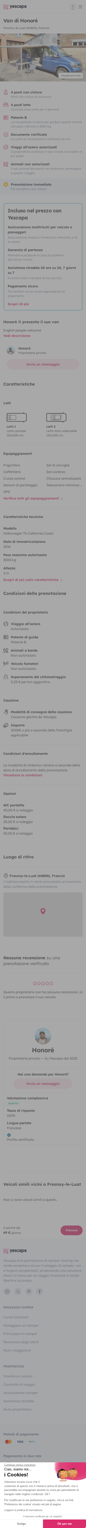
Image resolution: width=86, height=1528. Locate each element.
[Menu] (76, 7)
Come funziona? (16, 1317)
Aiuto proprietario (17, 1409)
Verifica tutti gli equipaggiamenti (31, 498)
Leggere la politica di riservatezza (23, 1510)
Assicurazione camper (20, 1393)
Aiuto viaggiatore (17, 1350)
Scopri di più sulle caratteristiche (31, 580)
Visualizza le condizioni (22, 775)
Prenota (71, 1230)
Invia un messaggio (43, 364)
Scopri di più (18, 304)
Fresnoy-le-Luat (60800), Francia (26, 28)
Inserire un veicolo (17, 1376)
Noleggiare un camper (21, 1325)
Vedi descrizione (16, 336)
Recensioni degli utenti (21, 1342)
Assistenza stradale (18, 1401)
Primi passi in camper (20, 1334)
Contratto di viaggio (19, 1384)
